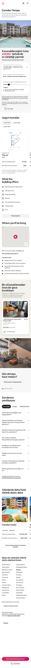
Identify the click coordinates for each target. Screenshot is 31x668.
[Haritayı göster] (15, 236)
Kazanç (15, 406)
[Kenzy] (4, 331)
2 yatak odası (16, 122)
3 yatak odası (6, 126)
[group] (15, 78)
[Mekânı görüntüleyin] (15, 519)
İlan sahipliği (6, 406)
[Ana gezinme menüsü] (27, 3)
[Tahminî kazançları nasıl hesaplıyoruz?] (17, 165)
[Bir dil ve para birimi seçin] (23, 3)
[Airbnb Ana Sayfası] (3, 3)
